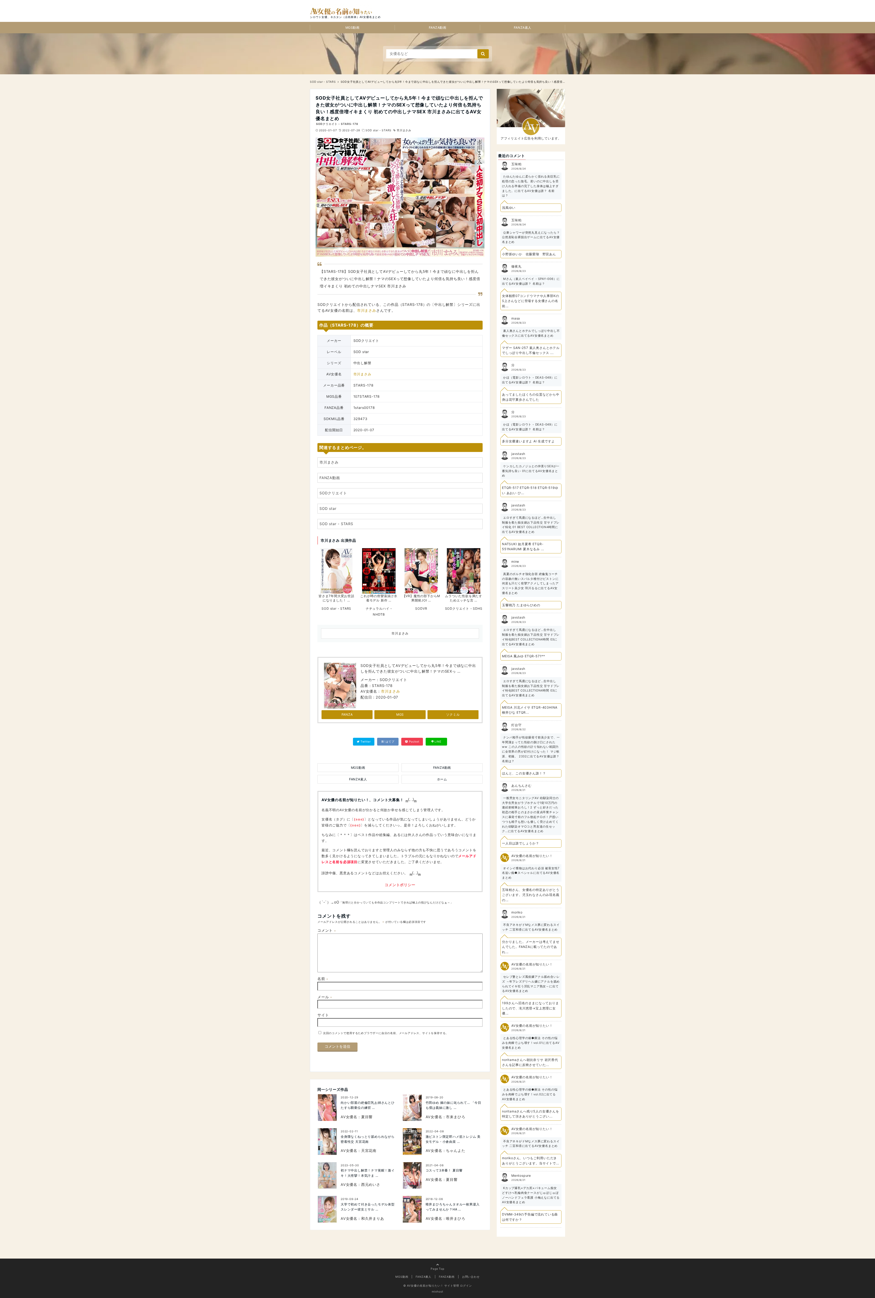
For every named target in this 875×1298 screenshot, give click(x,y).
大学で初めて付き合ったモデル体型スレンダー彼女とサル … (368, 1206)
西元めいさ (370, 1184)
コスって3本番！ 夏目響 (444, 1170)
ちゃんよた (455, 1150)
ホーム (442, 779)
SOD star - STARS (378, 130)
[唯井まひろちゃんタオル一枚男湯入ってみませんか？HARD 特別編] (412, 1209)
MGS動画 (352, 27)
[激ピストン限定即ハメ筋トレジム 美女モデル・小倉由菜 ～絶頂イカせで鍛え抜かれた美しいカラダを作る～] (412, 1141)
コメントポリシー (400, 885)
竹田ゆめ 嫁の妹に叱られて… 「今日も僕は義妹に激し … (453, 1105)
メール (324, 997)
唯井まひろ (455, 1218)
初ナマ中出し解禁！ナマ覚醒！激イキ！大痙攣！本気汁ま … (368, 1172)
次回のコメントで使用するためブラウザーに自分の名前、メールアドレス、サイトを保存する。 (385, 1033)
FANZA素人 (522, 27)
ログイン (466, 1285)
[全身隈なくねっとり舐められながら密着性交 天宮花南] (327, 1141)
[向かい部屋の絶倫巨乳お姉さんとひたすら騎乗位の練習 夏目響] (327, 1107)
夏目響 (367, 1117)
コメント (326, 930)
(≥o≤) (359, 819)
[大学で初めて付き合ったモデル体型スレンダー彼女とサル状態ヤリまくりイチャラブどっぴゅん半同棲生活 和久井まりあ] (327, 1209)
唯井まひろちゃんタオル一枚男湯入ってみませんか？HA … (453, 1206)
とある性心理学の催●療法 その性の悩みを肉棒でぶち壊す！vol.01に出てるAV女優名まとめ (531, 1042)
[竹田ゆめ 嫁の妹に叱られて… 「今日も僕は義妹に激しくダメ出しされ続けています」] (412, 1107)
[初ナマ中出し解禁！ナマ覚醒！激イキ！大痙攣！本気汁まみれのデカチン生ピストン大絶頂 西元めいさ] (327, 1175)
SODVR (421, 608)
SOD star (327, 508)
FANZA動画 (437, 27)
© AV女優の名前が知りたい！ (423, 1285)
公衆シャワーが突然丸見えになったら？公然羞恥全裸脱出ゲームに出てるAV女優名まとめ (531, 237)
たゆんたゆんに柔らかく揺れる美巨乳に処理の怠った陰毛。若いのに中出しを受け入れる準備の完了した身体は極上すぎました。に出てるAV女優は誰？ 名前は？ (531, 186)
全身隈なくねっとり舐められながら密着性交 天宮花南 (368, 1139)
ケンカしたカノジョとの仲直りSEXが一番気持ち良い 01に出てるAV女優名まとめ (530, 470)
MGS (400, 714)
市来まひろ (455, 1117)
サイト (323, 1015)
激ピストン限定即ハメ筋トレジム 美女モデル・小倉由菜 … (453, 1139)
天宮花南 (368, 1150)
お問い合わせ (471, 1276)
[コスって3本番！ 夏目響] (412, 1175)
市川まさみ (404, 130)
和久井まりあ (372, 1218)
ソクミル (453, 714)
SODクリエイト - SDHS (463, 608)
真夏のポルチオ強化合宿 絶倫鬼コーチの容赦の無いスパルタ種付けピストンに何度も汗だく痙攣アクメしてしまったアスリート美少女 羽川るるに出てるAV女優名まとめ (530, 583)
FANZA (347, 714)
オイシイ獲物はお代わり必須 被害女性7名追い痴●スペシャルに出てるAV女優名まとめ (530, 873)
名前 (322, 978)
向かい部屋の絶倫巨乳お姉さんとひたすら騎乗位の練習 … (368, 1105)
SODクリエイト (333, 493)
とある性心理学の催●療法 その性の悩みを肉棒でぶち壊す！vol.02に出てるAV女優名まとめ (529, 1094)
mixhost (437, 1291)
